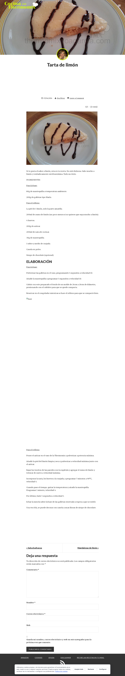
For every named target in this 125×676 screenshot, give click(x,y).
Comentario (32, 570)
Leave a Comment (77, 98)
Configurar (103, 669)
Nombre (30, 602)
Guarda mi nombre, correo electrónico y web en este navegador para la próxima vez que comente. (58, 641)
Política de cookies (61, 671)
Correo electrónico (35, 614)
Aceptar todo (79, 669)
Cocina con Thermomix (21, 5)
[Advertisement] (62, 83)
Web (28, 625)
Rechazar (91, 669)
